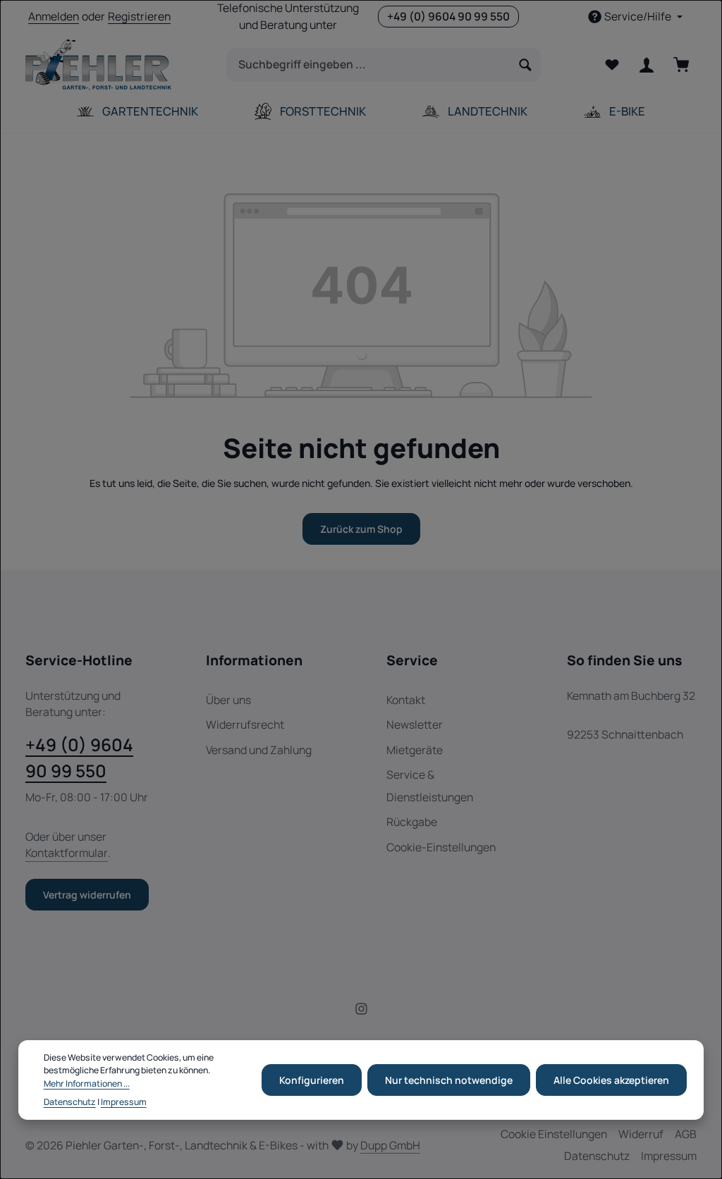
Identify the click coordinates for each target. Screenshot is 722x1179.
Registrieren (139, 16)
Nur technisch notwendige (449, 1080)
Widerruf (640, 1134)
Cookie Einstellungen (554, 1134)
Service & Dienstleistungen (429, 785)
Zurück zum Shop (361, 529)
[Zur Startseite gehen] (98, 64)
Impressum (669, 1155)
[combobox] (368, 65)
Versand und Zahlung (259, 750)
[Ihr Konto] (646, 65)
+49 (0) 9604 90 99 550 (79, 757)
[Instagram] (361, 1011)
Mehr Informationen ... (87, 1084)
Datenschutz (597, 1155)
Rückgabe (411, 821)
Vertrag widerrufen (87, 894)
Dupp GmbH (390, 1145)
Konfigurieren (311, 1080)
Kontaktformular (66, 852)
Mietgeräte (414, 750)
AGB (686, 1134)
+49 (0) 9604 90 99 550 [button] (448, 16)
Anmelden (53, 16)
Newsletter (414, 724)
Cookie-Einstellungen (441, 847)
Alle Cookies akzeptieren (611, 1080)
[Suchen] (525, 65)
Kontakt (405, 700)
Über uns (228, 700)
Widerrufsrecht (245, 724)
